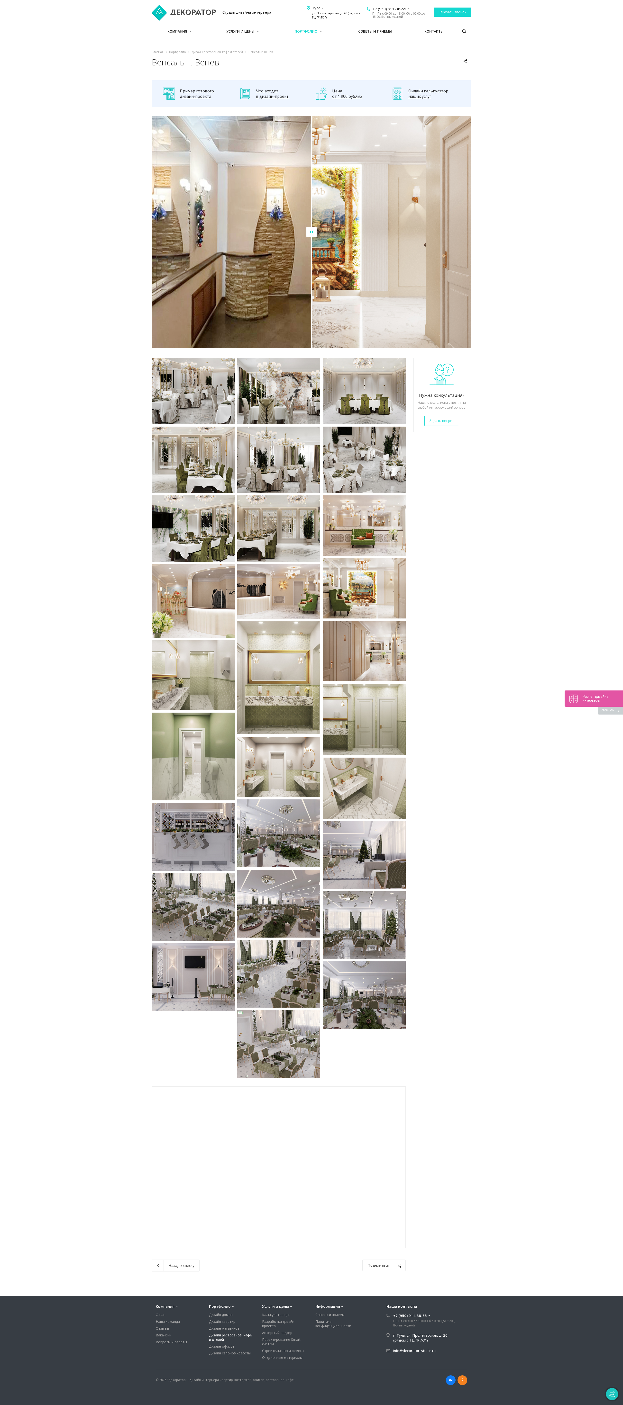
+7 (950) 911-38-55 (389, 8)
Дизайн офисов (222, 1346)
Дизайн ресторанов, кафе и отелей (230, 1337)
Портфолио (306, 31)
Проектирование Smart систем (281, 1341)
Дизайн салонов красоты (230, 1353)
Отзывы (162, 1328)
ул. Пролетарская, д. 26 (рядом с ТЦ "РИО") (336, 15)
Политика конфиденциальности (333, 1323)
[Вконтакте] (451, 1380)
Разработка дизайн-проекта (278, 1323)
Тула (316, 7)
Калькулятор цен (276, 1314)
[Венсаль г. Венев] (193, 391)
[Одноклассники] (462, 1380)
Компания (177, 31)
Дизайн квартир (222, 1321)
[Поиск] (464, 31)
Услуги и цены (240, 31)
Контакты (433, 31)
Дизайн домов (221, 1314)
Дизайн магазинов (224, 1328)
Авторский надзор (277, 1332)
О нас (160, 1314)
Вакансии (163, 1335)
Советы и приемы (375, 31)
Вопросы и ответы (171, 1342)
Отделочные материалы (282, 1357)
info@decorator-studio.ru (414, 1350)
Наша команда (168, 1321)
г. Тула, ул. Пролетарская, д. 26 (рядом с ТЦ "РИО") (420, 1337)
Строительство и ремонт (283, 1350)
